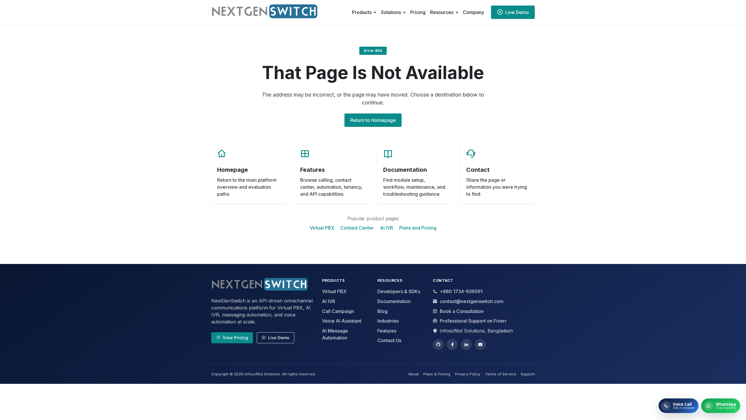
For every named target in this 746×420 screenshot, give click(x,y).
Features (386, 331)
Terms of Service (500, 374)
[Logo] (271, 12)
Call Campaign (338, 311)
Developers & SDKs (398, 291)
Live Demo (278, 337)
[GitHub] (438, 344)
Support (528, 374)
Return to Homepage (373, 120)
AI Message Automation (335, 334)
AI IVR (386, 228)
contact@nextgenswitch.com (472, 301)
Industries (388, 321)
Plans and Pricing (418, 228)
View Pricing (235, 337)
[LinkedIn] (466, 344)
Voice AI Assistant (341, 321)
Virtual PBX (322, 228)
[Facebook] (452, 344)
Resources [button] (441, 12)
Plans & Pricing (436, 374)
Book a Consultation (462, 311)
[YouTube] (480, 344)
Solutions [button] (391, 12)
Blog (382, 311)
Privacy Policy (467, 374)
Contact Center (357, 228)
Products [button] (362, 12)
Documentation (394, 301)
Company (473, 12)
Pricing (417, 12)
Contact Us (389, 340)
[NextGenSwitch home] (259, 285)
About (413, 374)
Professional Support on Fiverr (473, 321)
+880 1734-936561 (461, 291)
